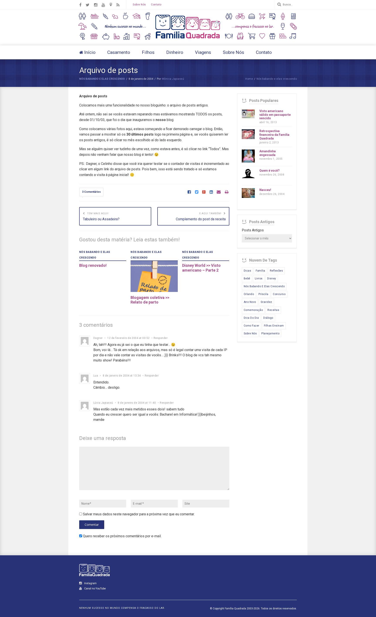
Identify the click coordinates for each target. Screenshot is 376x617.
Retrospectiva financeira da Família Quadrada (274, 134)
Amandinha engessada (267, 153)
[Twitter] (196, 192)
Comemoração (253, 310)
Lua (95, 375)
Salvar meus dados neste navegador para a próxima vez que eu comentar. (139, 514)
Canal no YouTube (95, 588)
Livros (259, 278)
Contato (156, 4)
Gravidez (266, 302)
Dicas (247, 270)
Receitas (273, 310)
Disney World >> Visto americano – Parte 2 (201, 267)
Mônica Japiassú (173, 78)
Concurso (279, 294)
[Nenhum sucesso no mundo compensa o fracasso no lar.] (188, 39)
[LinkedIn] (211, 192)
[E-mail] (219, 192)
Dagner (98, 338)
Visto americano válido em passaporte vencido (275, 114)
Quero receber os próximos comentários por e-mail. (122, 536)
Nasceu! (265, 190)
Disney (271, 278)
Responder (161, 338)
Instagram (90, 583)
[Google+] (203, 192)
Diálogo (268, 317)
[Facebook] (189, 192)
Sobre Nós (139, 4)
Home (249, 78)
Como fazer (251, 325)
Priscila (263, 294)
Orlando (249, 294)
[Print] (226, 192)
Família (260, 270)
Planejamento (270, 333)
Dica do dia (251, 317)
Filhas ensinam (274, 325)
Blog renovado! (93, 265)
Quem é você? (269, 170)
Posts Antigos (253, 230)
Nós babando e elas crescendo (102, 78)
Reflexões (276, 270)
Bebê (247, 278)
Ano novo (250, 302)
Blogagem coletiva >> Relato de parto (150, 300)
